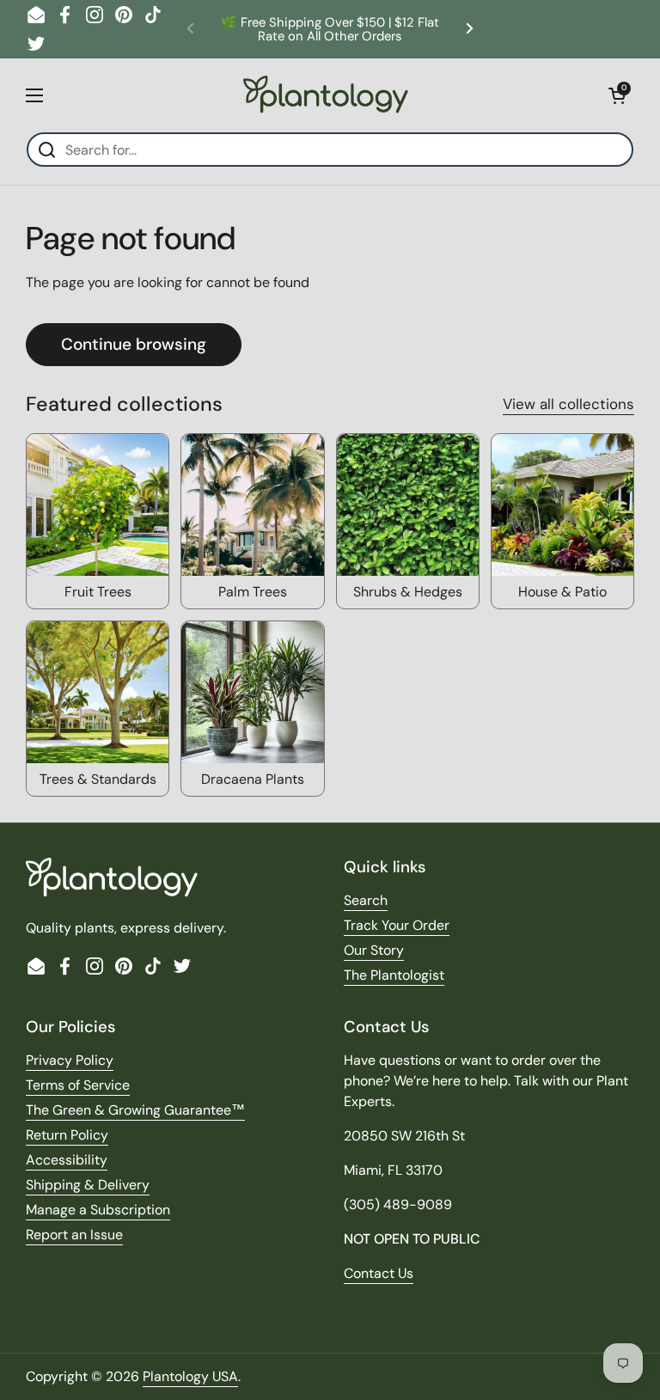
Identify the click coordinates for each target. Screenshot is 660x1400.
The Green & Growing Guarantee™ (135, 1110)
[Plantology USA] (325, 95)
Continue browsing (133, 344)
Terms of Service (78, 1085)
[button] (617, 95)
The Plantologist (394, 975)
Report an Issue (74, 1235)
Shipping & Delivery (88, 1185)
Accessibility (66, 1160)
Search (366, 900)
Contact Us (378, 1273)
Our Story (374, 950)
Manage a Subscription (98, 1210)
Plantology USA (190, 1376)
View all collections (568, 403)
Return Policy (67, 1135)
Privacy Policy (69, 1060)
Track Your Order (396, 925)
